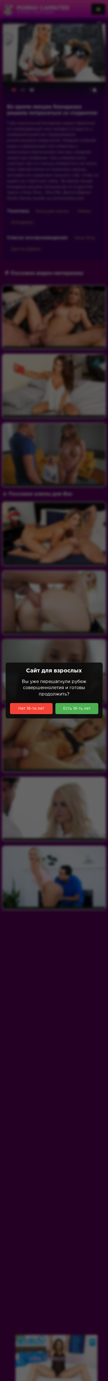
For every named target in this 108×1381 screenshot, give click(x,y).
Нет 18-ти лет (31, 708)
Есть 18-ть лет (77, 708)
